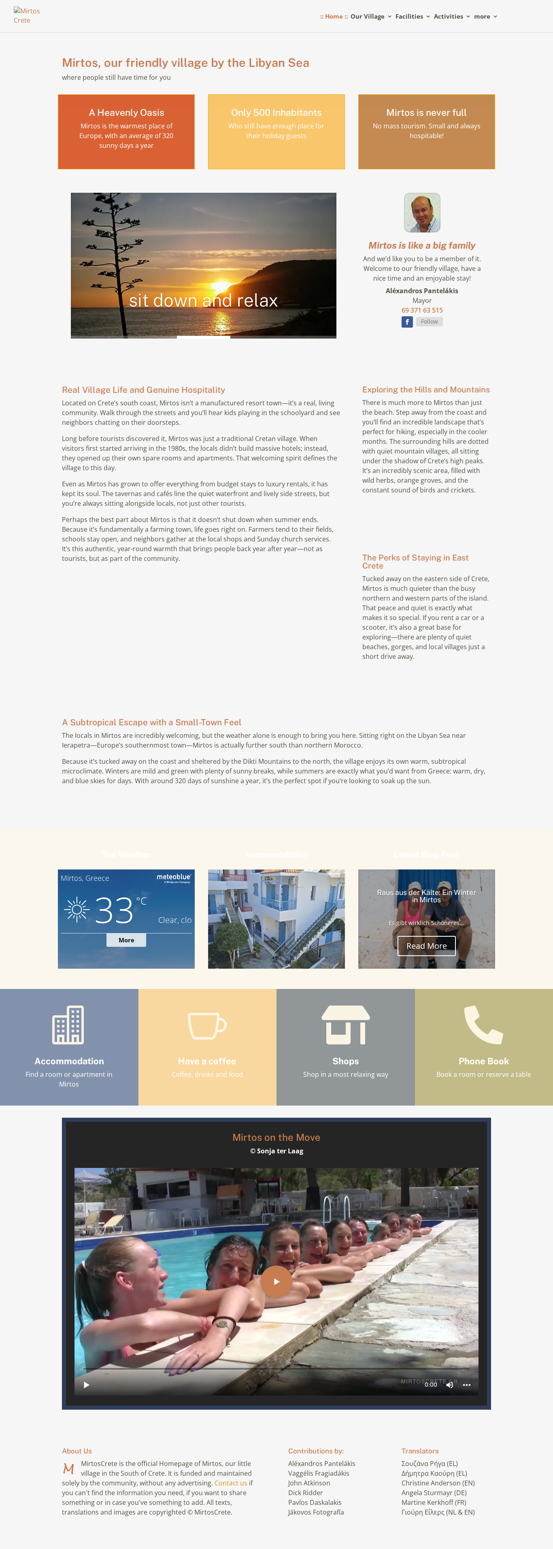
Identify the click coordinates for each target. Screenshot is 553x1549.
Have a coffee (207, 1061)
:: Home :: (334, 16)
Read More (426, 945)
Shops (345, 1061)
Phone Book (484, 1061)
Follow (429, 321)
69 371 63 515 (422, 310)
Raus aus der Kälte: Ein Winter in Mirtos (426, 895)
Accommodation (276, 854)
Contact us (231, 1483)
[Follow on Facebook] (407, 322)
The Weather (126, 854)
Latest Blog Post (426, 854)
